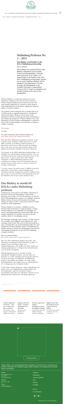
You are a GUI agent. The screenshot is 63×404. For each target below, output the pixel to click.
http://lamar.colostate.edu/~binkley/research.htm (15, 136)
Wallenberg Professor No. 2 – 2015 (32, 16)
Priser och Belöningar (38, 13)
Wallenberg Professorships (17, 16)
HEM (4, 16)
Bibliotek (48, 13)
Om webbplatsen (37, 391)
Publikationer (20, 13)
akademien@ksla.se (6, 386)
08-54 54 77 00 (5, 381)
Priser (34, 380)
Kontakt (35, 389)
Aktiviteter (11, 13)
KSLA (6, 13)
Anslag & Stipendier (38, 377)
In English (54, 13)
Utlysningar (28, 13)
